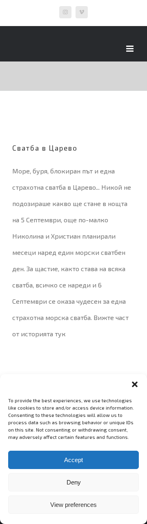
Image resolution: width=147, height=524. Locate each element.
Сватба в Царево (45, 148)
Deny (74, 482)
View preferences (73, 504)
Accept (73, 459)
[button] (135, 384)
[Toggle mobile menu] (130, 48)
